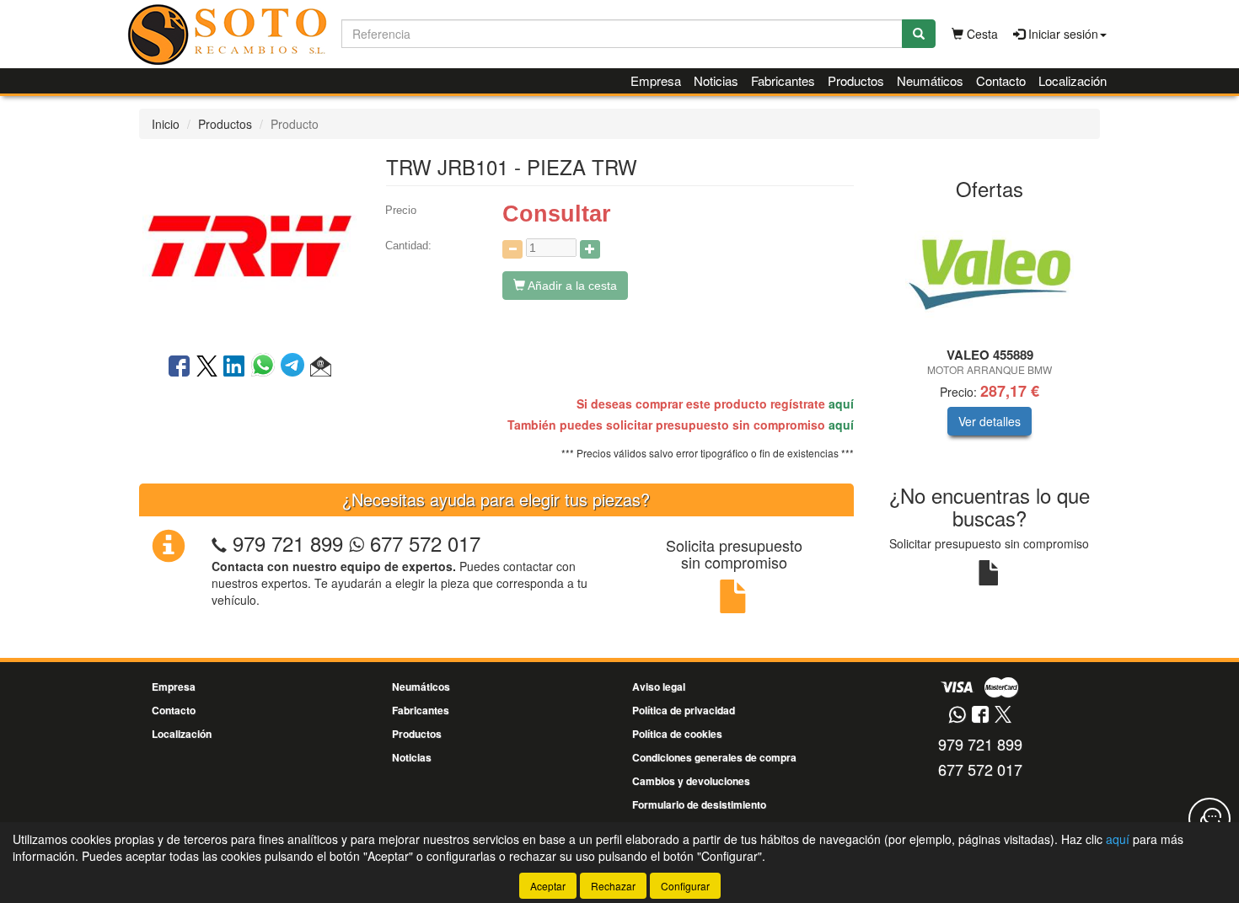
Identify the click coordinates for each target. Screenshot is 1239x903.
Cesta (980, 33)
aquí (841, 403)
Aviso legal (658, 686)
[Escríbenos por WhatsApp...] (957, 715)
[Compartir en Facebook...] (179, 367)
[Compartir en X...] (206, 367)
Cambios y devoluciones (691, 780)
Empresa (655, 80)
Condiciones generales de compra (714, 757)
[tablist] (990, 335)
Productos (856, 80)
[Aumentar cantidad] (590, 249)
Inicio (166, 123)
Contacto (1001, 80)
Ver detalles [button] (989, 421)
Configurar (685, 886)
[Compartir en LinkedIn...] (234, 367)
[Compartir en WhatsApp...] (266, 367)
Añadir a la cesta (571, 285)
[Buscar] (919, 33)
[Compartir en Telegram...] (295, 367)
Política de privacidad (683, 710)
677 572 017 (422, 543)
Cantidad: (408, 245)
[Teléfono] (219, 543)
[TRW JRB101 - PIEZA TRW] (249, 244)
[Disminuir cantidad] (512, 249)
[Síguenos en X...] (1003, 715)
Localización (1072, 80)
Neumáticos (930, 80)
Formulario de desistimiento (699, 804)
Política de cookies (677, 733)
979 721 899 (288, 543)
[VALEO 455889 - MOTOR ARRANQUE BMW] (990, 274)
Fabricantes (783, 80)
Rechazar (613, 886)
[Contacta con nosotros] (1209, 819)
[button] (320, 367)
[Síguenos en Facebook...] (980, 715)
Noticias (716, 80)
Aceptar (548, 886)
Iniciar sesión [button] (1061, 33)
